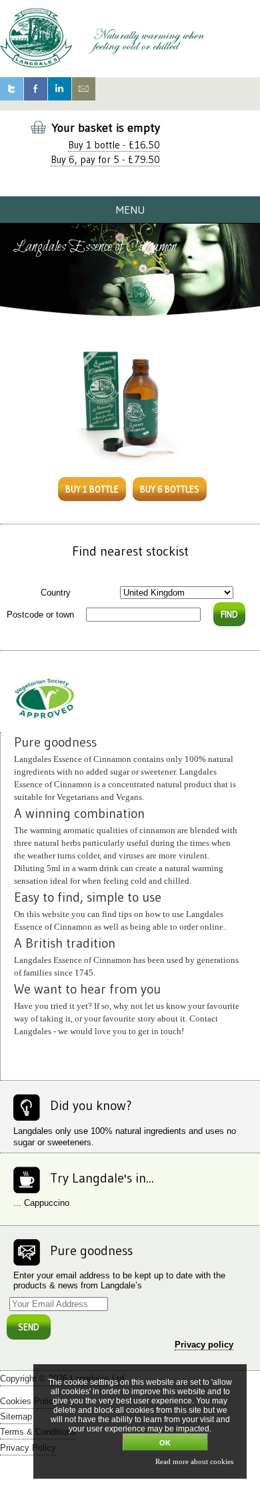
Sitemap (16, 1416)
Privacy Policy (28, 1448)
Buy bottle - (114, 144)
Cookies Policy (29, 1401)
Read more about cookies (194, 1461)
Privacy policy (204, 1345)
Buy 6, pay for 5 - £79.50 (105, 159)
